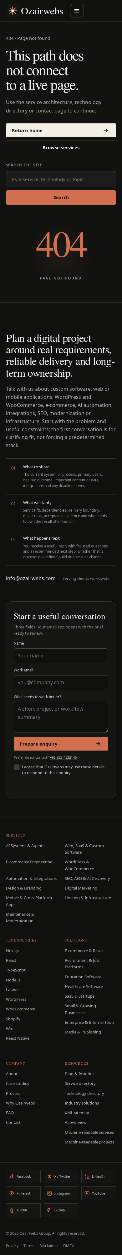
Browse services (61, 147)
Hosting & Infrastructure (88, 897)
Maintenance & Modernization (20, 917)
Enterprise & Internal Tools (89, 1022)
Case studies (17, 1083)
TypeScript (16, 970)
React (11, 960)
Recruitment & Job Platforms (82, 963)
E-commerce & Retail (84, 950)
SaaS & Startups (79, 996)
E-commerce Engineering (29, 862)
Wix (9, 1028)
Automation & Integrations (31, 878)
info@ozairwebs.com (31, 578)
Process (13, 1093)
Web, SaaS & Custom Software (84, 849)
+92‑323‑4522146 (63, 757)
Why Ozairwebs (20, 1103)
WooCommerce (20, 1009)
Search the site (24, 165)
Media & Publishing (83, 1032)
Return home (27, 130)
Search (61, 197)
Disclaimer (48, 1245)
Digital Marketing (81, 888)
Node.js (13, 980)
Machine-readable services (89, 1132)
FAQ (10, 1112)
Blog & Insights (79, 1073)
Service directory (80, 1083)
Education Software (83, 977)
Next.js (12, 950)
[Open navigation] (77, 10)
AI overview (75, 1122)
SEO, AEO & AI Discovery (87, 878)
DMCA (68, 1245)
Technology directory (84, 1093)
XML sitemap (77, 1112)
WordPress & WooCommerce (79, 865)
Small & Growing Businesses (80, 1009)
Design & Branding (24, 888)
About (12, 1073)
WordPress (16, 999)
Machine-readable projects (89, 1142)
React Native (17, 1038)
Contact (13, 1122)
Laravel (12, 989)
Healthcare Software (84, 986)
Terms (28, 1245)
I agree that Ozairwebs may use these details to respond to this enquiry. (63, 769)
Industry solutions (82, 1103)
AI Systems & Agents (25, 845)
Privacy (12, 1245)
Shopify (13, 1019)
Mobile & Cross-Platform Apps (29, 901)
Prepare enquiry (38, 744)
